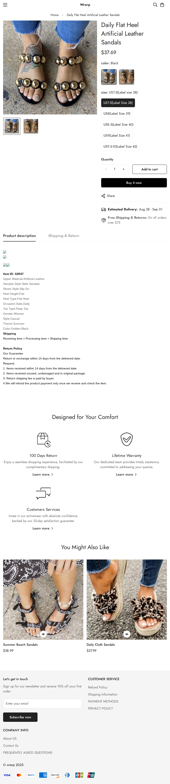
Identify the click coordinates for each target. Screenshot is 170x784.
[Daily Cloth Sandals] (127, 599)
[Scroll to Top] (162, 761)
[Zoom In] (88, 29)
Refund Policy (97, 687)
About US (10, 738)
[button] (162, 5)
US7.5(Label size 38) (118, 102)
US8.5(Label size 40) (118, 124)
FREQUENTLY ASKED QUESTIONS (27, 752)
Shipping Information (102, 694)
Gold (126, 77)
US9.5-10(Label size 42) (120, 146)
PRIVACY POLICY (100, 708)
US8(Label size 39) (116, 113)
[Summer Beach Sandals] (43, 599)
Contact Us (10, 745)
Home (55, 15)
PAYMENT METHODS (103, 701)
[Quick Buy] (43, 634)
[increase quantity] (123, 169)
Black (109, 77)
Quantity (107, 159)
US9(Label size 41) (116, 135)
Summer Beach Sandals (20, 644)
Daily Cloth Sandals (101, 644)
